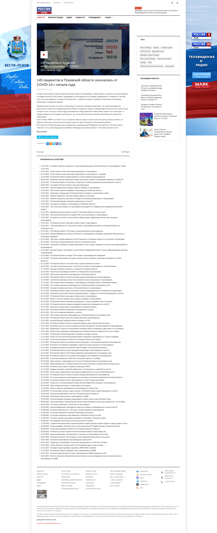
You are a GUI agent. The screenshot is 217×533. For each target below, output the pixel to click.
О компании (68, 2)
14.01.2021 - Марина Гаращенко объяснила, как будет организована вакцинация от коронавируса (77, 198)
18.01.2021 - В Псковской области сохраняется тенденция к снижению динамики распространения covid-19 (81, 182)
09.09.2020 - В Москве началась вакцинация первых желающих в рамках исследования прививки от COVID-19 (82, 179)
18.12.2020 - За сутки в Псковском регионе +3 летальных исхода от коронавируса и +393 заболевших (78, 266)
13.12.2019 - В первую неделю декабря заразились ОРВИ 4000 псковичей (68, 448)
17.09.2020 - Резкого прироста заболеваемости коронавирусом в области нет (69, 388)
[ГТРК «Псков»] (44, 10)
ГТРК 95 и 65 (145, 51)
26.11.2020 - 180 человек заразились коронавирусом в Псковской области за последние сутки (75, 315)
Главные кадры (166, 47)
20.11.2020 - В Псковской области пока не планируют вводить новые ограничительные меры (75, 323)
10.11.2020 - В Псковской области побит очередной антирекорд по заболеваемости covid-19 (75, 350)
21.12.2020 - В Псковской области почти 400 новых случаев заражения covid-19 (70, 263)
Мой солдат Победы (147, 59)
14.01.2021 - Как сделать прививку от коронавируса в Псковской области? (68, 204)
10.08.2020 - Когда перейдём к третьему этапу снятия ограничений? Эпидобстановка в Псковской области (80, 426)
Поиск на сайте (42, 474)
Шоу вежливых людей (118, 471)
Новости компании (164, 59)
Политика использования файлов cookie (49, 523)
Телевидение (94, 17)
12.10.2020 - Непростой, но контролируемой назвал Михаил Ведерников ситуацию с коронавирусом (78, 383)
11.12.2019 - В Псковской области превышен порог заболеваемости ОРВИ (68, 450)
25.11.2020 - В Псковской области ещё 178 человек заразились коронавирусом (70, 318)
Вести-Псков (65, 471)
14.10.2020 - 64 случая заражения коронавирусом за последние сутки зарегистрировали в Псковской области (81, 377)
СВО (149, 62)
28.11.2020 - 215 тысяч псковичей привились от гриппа (61, 312)
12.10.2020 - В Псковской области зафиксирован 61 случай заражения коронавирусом (73, 177)
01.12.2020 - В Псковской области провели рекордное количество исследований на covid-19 (75, 304)
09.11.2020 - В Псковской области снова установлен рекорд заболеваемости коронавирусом (75, 375)
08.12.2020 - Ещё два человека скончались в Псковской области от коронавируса (71, 288)
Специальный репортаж (69, 488)
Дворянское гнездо (68, 483)
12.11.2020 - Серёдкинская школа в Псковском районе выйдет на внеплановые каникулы (74, 347)
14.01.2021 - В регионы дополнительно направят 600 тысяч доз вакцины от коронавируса (74, 215)
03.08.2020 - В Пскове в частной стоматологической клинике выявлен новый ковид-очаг (73, 431)
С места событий (116, 480)
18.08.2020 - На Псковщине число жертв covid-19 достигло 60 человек (67, 421)
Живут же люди (66, 485)
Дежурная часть (158, 51)
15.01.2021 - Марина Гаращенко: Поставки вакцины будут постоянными (67, 196)
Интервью (89, 477)
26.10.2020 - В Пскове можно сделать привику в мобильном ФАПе (65, 366)
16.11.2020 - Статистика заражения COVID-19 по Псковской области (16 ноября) (71, 339)
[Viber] (57, 143)
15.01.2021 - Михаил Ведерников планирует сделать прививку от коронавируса (70, 188)
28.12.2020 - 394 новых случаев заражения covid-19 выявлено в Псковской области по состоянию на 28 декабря (83, 239)
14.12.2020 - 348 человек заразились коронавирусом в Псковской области (68, 274)
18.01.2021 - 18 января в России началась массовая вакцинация (65, 185)
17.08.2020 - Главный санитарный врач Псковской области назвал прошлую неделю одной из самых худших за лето (84, 423)
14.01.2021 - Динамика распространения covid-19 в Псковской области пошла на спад (73, 212)
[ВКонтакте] (47, 143)
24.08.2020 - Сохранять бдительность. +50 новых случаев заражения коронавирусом (72, 410)
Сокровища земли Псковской (71, 480)
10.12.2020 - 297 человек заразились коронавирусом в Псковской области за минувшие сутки (75, 285)
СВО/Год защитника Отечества (151, 66)
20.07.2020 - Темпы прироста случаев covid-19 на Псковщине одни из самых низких (72, 445)
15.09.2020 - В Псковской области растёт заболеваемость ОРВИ (64, 396)
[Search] (177, 2)
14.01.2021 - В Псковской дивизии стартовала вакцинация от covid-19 (66, 201)
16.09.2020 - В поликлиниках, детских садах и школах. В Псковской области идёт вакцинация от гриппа (79, 391)
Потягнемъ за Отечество (70, 474)
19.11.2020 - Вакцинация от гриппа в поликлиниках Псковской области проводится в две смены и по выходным (82, 328)
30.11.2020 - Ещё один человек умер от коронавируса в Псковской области (69, 307)
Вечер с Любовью (116, 474)
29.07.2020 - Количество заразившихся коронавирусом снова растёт (66, 440)
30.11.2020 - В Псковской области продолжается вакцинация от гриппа (67, 309)
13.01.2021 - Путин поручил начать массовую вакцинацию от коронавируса (69, 171)
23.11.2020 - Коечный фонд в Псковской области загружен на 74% (65, 320)
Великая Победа (55, 17)
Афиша (156, 47)
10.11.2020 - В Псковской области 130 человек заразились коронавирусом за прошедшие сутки (76, 353)
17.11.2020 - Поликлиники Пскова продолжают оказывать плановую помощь (69, 334)
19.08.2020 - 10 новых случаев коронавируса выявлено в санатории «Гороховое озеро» (73, 418)
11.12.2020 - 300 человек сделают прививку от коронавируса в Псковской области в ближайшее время (79, 282)
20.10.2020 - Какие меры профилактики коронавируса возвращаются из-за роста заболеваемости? (78, 372)
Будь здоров (90, 485)
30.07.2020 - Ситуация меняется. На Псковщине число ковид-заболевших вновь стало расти (75, 437)
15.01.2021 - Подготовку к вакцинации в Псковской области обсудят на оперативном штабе (74, 193)
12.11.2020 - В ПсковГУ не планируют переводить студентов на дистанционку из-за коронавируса (77, 345)
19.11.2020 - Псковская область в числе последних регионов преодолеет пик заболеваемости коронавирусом (81, 326)
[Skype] (54, 143)
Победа (143, 62)
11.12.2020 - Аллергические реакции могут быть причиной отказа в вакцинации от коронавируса (76, 280)
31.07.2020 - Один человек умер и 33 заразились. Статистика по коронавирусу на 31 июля (74, 434)
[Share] (172, 2)
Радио (108, 17)
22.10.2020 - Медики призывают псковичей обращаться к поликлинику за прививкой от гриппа (76, 369)
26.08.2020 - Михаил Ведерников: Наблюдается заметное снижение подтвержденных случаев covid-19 (79, 407)
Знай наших (90, 483)
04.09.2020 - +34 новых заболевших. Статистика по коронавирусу (65, 404)
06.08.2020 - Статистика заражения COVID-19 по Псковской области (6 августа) (70, 429)
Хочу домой (169, 66)
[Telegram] (60, 143)
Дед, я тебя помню (116, 477)
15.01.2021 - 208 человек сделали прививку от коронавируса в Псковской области (71, 190)
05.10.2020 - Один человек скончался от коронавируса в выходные (66, 385)
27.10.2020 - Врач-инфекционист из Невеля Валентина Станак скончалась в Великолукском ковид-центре (80, 364)
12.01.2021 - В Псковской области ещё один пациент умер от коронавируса (69, 223)
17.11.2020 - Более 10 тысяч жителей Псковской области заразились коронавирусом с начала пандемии (80, 337)
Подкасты (80, 17)
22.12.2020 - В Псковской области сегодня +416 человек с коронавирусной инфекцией (73, 255)
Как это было (115, 485)
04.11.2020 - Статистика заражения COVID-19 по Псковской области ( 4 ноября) (70, 358)
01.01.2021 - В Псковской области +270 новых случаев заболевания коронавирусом (72, 231)
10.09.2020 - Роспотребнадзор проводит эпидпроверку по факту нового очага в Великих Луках (76, 399)
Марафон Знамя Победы (149, 55)
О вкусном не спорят (93, 488)
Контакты (57, 2)
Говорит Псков (91, 471)
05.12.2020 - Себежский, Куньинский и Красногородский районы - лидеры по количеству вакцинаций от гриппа (82, 293)
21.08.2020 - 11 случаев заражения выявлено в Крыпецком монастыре (67, 412)
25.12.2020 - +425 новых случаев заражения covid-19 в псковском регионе (68, 242)
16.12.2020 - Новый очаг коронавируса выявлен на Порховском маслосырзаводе (71, 272)
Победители (65, 477)
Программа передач (43, 2)
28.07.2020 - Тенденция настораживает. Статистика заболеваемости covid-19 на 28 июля (74, 442)
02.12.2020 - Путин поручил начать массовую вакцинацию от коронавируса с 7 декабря (73, 174)
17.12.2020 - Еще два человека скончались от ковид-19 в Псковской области (69, 269)
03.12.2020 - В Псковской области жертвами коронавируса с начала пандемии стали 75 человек (76, 301)
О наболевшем (115, 483)
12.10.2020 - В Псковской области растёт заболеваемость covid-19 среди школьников (72, 380)
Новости (41, 17)
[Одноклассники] (50, 143)
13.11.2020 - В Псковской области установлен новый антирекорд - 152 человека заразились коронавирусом (81, 342)
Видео (69, 17)
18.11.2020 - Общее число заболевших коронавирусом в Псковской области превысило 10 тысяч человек (80, 331)
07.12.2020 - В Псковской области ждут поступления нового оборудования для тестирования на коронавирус (81, 291)
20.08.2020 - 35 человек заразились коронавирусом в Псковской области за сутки (71, 415)
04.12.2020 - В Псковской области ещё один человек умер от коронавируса (69, 296)
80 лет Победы (145, 47)
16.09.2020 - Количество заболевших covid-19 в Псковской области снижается (70, 393)
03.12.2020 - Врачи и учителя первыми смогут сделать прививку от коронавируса (71, 299)
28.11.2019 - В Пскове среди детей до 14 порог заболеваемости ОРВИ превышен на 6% (73, 453)
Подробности (91, 480)
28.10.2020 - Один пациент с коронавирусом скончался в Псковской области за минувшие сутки (76, 361)
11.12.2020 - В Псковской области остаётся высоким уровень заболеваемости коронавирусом (75, 277)
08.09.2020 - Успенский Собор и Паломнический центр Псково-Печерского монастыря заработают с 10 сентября (83, 402)
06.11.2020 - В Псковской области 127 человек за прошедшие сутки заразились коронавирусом (76, 356)
